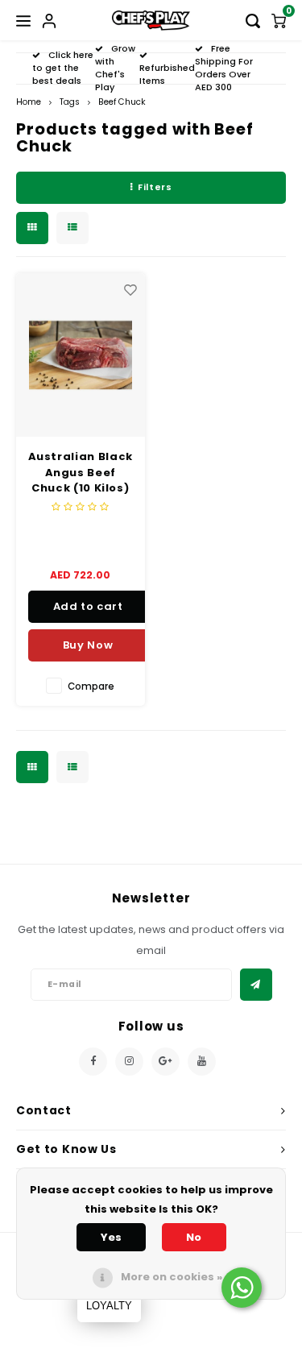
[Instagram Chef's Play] (129, 1061)
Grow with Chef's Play (115, 67)
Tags (70, 102)
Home (28, 102)
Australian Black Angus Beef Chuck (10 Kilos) (80, 472)
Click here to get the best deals (62, 67)
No (193, 1237)
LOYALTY (109, 1306)
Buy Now (88, 645)
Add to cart (88, 606)
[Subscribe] (256, 984)
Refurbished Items (167, 74)
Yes (111, 1237)
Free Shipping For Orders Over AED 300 (224, 67)
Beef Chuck (122, 102)
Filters (155, 186)
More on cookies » (171, 1276)
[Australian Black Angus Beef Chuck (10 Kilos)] (81, 355)
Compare (91, 686)
